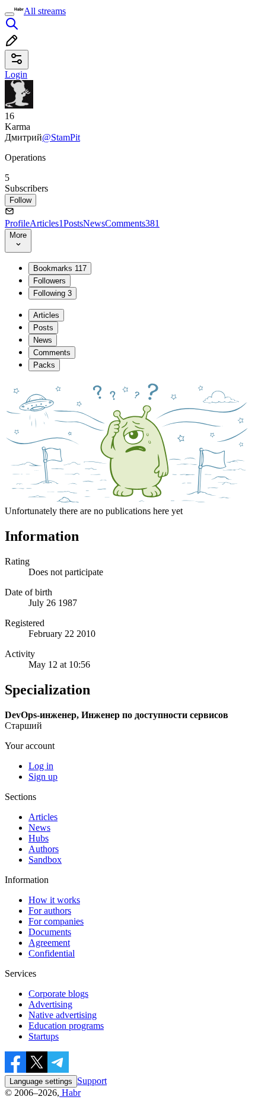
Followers (49, 280)
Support (92, 1081)
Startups (43, 1036)
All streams (45, 11)
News (94, 223)
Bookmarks (60, 268)
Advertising (50, 1004)
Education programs (66, 1026)
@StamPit (61, 137)
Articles (46, 223)
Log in (40, 766)
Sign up (43, 777)
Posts (73, 223)
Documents (49, 932)
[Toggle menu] (9, 14)
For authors (49, 911)
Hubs (38, 838)
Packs (44, 365)
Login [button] (16, 74)
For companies (56, 921)
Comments (132, 223)
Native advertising (62, 1015)
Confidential (51, 953)
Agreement (49, 943)
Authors (43, 849)
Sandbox (45, 860)
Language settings (40, 1081)
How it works (54, 900)
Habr (70, 1093)
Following (52, 293)
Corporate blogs (58, 994)
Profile (17, 223)
